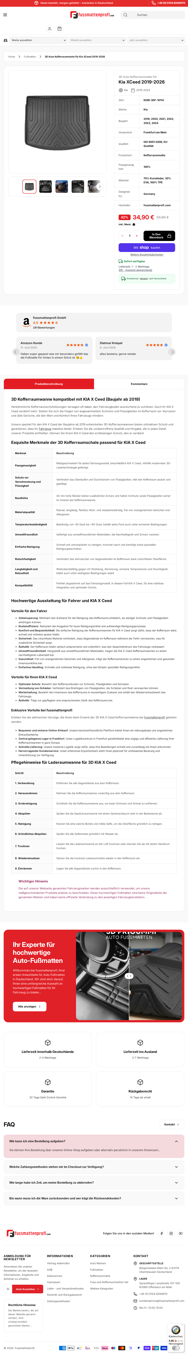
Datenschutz (54, 1275)
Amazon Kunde (23, 343)
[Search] (125, 15)
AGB (49, 1269)
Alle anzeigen (27, 1006)
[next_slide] (172, 352)
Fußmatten (30, 56)
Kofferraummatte (100, 1275)
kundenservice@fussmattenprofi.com (161, 1300)
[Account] (50, 29)
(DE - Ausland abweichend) (135, 270)
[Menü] (182, 1326)
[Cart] (59, 29)
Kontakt (169, 1124)
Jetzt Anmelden (25, 1289)
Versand (144, 278)
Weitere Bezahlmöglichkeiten (146, 254)
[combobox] (156, 15)
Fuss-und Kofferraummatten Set (109, 1282)
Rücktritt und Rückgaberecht (64, 1294)
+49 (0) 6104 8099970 (171, 2)
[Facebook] (161, 1233)
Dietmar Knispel (102, 343)
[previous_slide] (16, 352)
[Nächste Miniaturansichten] (100, 186)
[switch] (176, 1348)
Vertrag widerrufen (58, 1263)
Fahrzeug (45, 429)
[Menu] (5, 14)
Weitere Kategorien (101, 1288)
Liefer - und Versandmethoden (65, 1288)
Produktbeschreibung (49, 383)
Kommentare (139, 383)
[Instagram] (171, 1233)
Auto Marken (98, 1263)
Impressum (53, 1282)
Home (11, 56)
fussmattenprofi (154, 717)
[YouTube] (180, 1233)
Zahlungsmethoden (58, 1301)
